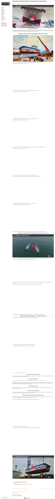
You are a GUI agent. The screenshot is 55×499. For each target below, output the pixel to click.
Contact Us (3, 19)
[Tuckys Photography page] (3, 1)
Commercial (3, 10)
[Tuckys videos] (6, 1)
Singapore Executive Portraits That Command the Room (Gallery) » (46, 488)
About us (2, 7)
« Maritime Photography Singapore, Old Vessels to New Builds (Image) (20, 488)
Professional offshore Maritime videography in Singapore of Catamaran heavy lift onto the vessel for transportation (33, 479)
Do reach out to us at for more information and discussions (19, 491)
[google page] (8, 1)
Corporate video (15, 483)
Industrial (3, 13)
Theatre (2, 16)
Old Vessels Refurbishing (4, 25)
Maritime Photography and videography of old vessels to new (21, 481)
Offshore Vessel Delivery (4, 24)
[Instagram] (5, 1)
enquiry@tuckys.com (20, 493)
